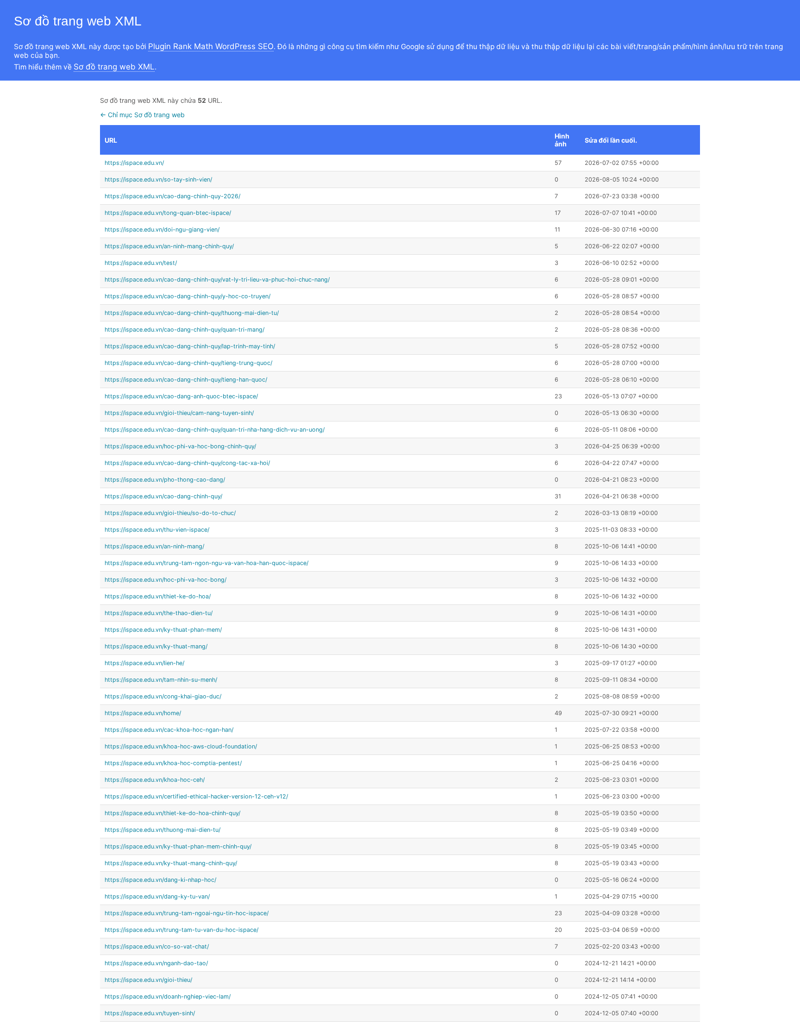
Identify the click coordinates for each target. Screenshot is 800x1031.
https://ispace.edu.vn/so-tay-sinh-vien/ (158, 179)
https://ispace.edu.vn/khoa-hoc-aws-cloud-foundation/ (181, 746)
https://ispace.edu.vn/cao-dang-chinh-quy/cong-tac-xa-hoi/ (187, 462)
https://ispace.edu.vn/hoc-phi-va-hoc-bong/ (165, 579)
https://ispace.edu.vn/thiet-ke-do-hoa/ (158, 596)
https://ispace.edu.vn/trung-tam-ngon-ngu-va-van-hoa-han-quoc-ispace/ (206, 563)
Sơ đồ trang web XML (114, 66)
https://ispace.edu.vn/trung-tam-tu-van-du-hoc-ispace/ (181, 929)
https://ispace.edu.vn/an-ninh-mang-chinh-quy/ (169, 246)
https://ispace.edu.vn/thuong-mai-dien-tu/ (162, 829)
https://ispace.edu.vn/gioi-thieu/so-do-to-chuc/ (170, 512)
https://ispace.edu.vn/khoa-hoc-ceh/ (155, 779)
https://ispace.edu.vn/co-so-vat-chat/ (157, 946)
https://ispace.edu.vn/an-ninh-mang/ (154, 546)
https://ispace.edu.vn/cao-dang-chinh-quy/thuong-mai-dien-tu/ (192, 312)
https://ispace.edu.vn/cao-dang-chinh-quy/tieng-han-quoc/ (186, 379)
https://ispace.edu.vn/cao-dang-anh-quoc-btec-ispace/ (181, 396)
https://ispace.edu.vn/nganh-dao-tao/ (156, 963)
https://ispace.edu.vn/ (134, 162)
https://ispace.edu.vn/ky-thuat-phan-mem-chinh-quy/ (178, 846)
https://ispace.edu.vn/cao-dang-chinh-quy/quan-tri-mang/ (184, 329)
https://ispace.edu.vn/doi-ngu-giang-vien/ (162, 229)
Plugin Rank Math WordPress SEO (211, 46)
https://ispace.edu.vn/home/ (143, 713)
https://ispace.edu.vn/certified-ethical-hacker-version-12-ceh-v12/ (196, 796)
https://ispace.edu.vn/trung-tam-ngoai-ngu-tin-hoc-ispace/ (187, 913)
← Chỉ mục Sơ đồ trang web (142, 115)
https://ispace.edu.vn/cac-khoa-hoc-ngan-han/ (169, 729)
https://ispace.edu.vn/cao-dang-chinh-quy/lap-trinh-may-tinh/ (190, 346)
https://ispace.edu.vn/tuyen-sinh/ (150, 1013)
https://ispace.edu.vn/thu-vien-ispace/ (157, 529)
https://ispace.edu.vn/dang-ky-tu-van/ (157, 896)
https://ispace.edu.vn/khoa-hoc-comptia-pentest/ (173, 763)
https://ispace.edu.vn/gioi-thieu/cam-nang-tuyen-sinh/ (179, 412)
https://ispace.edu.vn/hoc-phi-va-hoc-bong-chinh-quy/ (180, 446)
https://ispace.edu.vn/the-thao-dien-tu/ (158, 613)
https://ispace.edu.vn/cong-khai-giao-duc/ (163, 696)
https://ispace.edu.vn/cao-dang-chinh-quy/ (163, 496)
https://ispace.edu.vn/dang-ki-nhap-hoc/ (160, 879)
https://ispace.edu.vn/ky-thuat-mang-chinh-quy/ (171, 863)
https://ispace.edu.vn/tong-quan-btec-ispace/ (168, 212)
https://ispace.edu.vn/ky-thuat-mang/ (156, 646)
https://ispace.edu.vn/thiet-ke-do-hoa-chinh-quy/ (172, 813)
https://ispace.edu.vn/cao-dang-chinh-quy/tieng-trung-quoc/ (188, 362)
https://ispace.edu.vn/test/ (141, 262)
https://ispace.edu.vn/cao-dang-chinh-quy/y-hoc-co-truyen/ (187, 296)
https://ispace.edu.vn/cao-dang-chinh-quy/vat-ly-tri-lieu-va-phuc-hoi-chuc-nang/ (217, 279)
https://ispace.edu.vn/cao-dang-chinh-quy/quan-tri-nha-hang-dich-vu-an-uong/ (215, 429)
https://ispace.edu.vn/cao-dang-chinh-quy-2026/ (172, 196)
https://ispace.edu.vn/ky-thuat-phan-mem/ (163, 629)
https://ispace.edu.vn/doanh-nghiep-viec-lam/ (168, 996)
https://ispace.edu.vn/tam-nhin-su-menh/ (161, 679)
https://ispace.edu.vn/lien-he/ (144, 663)
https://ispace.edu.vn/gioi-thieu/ (148, 979)
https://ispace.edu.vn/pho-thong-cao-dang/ (165, 479)
